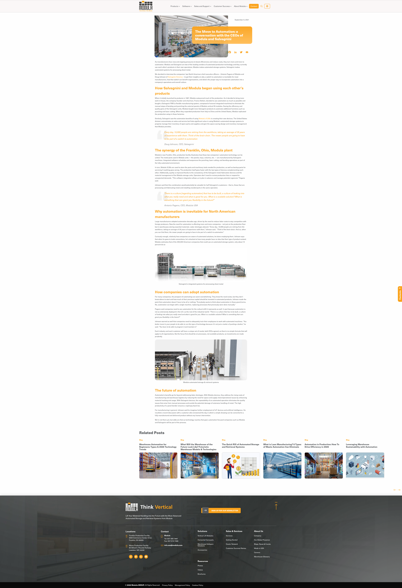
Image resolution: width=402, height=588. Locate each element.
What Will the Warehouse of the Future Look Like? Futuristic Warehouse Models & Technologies (198, 447)
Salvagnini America (175, 77)
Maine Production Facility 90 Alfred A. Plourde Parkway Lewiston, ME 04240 (140, 547)
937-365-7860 (172, 538)
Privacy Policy (167, 585)
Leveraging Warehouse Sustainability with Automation (361, 445)
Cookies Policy (197, 585)
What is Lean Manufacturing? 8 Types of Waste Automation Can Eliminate (282, 445)
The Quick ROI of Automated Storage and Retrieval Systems (240, 445)
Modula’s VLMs (205, 118)
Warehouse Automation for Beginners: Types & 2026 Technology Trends (158, 447)
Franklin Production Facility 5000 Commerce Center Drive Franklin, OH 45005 (140, 537)
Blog (141, 440)
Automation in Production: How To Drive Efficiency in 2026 (322, 445)
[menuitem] (175, 6)
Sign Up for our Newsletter (224, 510)
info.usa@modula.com (173, 545)
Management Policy (182, 585)
